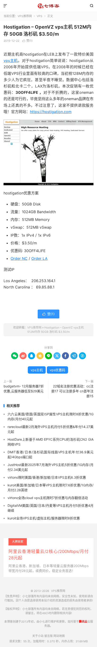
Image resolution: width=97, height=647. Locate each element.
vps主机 (11, 60)
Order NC (19, 258)
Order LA (39, 258)
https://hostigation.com (51, 111)
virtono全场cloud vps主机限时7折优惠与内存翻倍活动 (48, 498)
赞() (27, 40)
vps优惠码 (57, 370)
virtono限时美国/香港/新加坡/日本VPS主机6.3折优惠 (47, 477)
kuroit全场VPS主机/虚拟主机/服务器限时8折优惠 (44, 518)
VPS (39, 16)
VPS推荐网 (48, 6)
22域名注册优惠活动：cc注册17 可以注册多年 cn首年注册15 (72, 391)
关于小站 (38, 636)
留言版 (48, 636)
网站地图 (59, 636)
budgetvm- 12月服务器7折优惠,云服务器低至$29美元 (24, 388)
